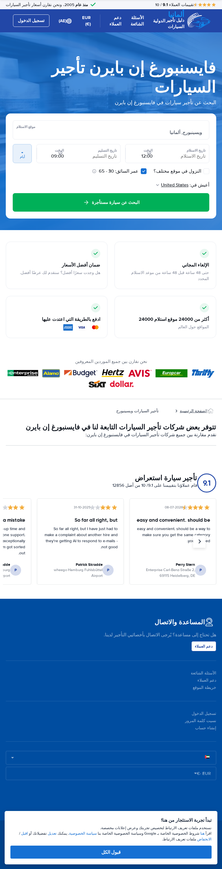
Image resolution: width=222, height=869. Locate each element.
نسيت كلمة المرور (200, 720)
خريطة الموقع (204, 687)
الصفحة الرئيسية (194, 411)
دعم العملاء (115, 20)
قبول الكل (111, 852)
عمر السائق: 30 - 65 (118, 171)
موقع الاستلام (25, 126)
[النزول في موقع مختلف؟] (206, 171)
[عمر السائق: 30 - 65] (144, 171)
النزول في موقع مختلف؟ (178, 171)
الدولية (159, 21)
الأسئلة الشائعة (137, 20)
